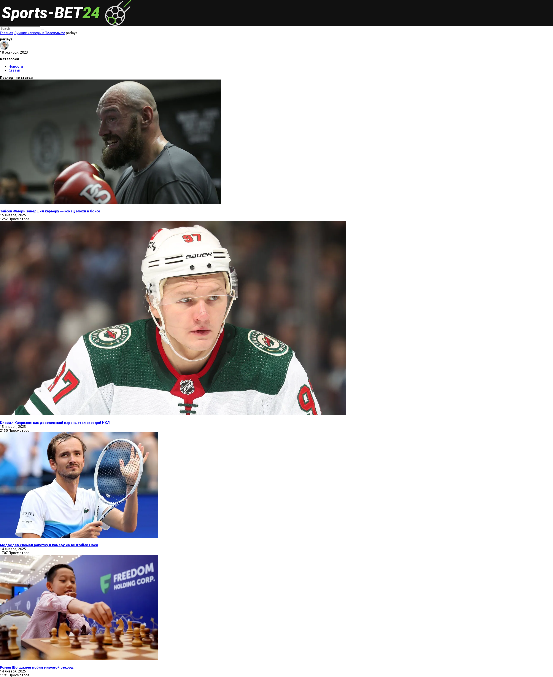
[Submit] (42, 29)
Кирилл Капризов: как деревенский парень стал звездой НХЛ (55, 423)
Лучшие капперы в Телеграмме (39, 33)
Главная (6, 33)
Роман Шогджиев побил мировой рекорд (36, 667)
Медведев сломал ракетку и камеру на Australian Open (49, 545)
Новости (16, 66)
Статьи (14, 70)
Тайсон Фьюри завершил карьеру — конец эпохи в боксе (50, 211)
